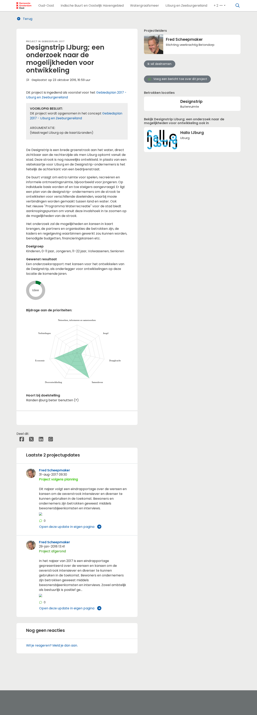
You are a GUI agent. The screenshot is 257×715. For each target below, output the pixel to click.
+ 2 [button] (216, 5)
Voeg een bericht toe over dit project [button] (180, 79)
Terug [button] (27, 18)
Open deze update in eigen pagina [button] (66, 526)
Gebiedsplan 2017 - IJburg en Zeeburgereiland (76, 116)
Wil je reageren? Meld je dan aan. (52, 645)
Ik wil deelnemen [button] (159, 64)
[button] (46, 6)
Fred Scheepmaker (54, 470)
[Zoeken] (238, 5)
